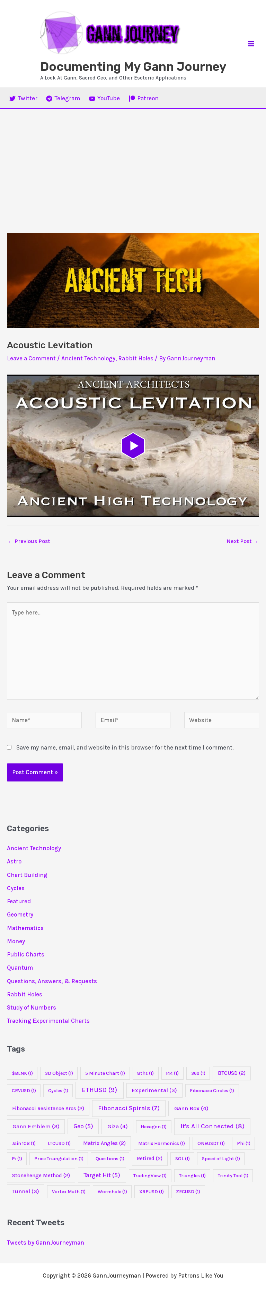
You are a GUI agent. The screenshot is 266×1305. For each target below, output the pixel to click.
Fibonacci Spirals (129, 1108)
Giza (117, 1126)
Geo (83, 1126)
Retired (149, 1158)
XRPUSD (151, 1192)
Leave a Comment (31, 358)
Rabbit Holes (135, 358)
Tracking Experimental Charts (48, 1020)
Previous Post (29, 541)
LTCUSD (59, 1143)
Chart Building (27, 874)
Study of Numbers (31, 1007)
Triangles (192, 1176)
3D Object (59, 1073)
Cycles (16, 888)
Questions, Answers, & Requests (52, 981)
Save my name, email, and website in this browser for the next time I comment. (125, 747)
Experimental (154, 1090)
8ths (145, 1073)
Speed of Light (221, 1159)
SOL (182, 1159)
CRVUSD (24, 1091)
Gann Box (191, 1108)
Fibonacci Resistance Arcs (48, 1108)
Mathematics (25, 928)
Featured (19, 901)
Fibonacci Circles (212, 1091)
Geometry (20, 914)
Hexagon (154, 1127)
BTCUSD (232, 1073)
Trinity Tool (233, 1176)
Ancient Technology (88, 358)
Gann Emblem (36, 1126)
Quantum (20, 967)
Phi (243, 1143)
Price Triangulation (58, 1159)
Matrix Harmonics (161, 1143)
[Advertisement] (133, 160)
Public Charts (25, 954)
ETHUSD (99, 1090)
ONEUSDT (211, 1143)
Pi (17, 1159)
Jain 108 (24, 1143)
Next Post (242, 541)
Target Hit (101, 1175)
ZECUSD (188, 1192)
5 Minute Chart (105, 1073)
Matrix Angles (104, 1143)
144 (172, 1073)
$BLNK (22, 1073)
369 (198, 1073)
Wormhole (112, 1192)
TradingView (150, 1176)
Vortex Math (69, 1192)
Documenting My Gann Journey (133, 66)
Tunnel (25, 1191)
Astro (14, 861)
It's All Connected (212, 1126)
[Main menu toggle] (251, 44)
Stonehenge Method (41, 1175)
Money (16, 941)
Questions (110, 1159)
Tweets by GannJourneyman (45, 1242)
